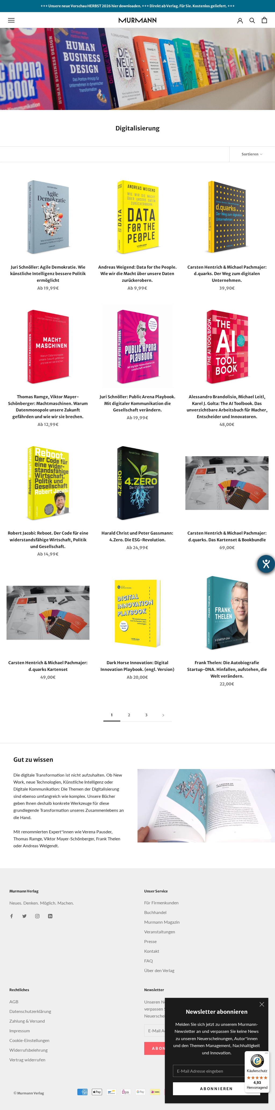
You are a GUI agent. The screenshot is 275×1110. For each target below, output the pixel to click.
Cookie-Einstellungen (29, 1040)
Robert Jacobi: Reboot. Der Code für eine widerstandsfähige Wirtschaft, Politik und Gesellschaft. (48, 540)
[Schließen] (261, 1004)
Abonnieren (216, 1088)
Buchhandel (155, 912)
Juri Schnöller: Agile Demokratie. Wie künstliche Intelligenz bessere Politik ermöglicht (48, 274)
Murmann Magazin (162, 921)
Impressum (19, 1030)
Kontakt (151, 951)
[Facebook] (11, 915)
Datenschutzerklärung (30, 1011)
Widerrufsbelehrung (28, 1049)
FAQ (148, 960)
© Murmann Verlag (28, 1093)
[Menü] (266, 1054)
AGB (13, 1001)
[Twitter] (24, 915)
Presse (150, 941)
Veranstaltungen (159, 931)
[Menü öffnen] (11, 20)
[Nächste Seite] (163, 715)
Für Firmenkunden (161, 902)
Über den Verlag (159, 970)
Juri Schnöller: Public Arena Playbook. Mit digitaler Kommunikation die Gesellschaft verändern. (137, 403)
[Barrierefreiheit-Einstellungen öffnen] (266, 564)
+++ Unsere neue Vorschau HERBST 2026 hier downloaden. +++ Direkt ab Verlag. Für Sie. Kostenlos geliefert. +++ (138, 6)
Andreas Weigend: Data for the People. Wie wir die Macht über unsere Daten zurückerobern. (137, 274)
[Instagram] (37, 915)
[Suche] (252, 20)
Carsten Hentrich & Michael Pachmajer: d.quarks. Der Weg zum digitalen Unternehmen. (227, 274)
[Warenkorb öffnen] (264, 20)
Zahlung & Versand (27, 1020)
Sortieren (250, 154)
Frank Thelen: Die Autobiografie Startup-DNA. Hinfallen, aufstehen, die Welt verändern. (227, 669)
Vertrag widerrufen (27, 1059)
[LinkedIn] (50, 915)
